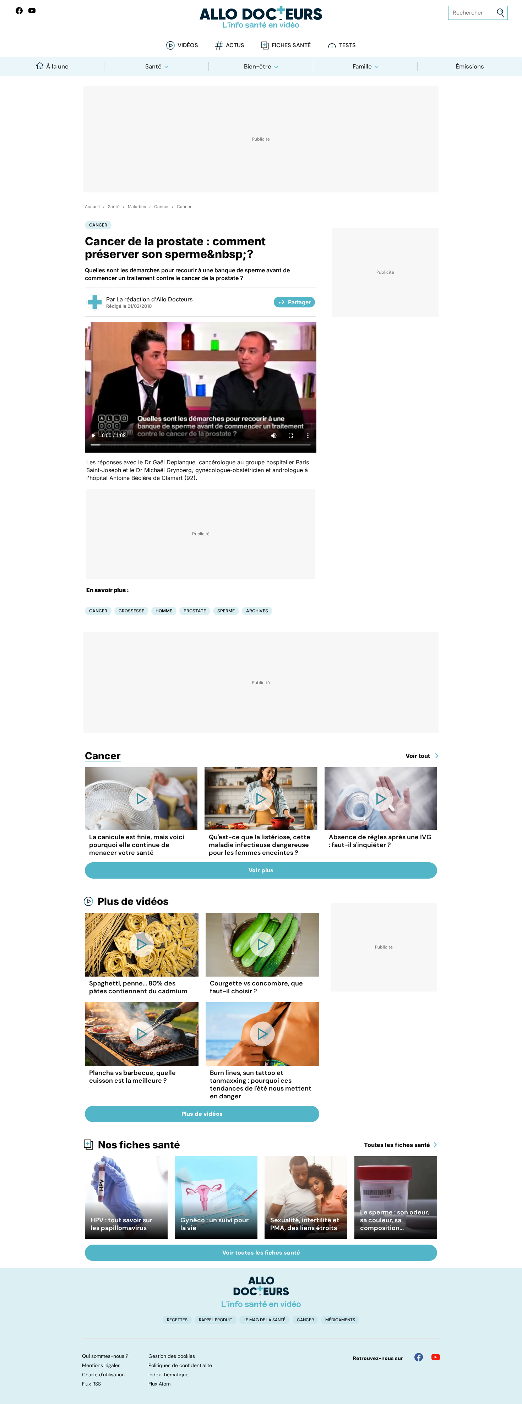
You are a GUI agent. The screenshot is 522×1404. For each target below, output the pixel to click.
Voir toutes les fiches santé (261, 1252)
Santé (153, 66)
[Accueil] (261, 1292)
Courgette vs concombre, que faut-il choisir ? (256, 987)
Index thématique (168, 1374)
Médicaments (340, 1320)
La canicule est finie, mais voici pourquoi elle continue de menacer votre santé (136, 845)
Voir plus (261, 870)
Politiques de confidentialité (180, 1365)
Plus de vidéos (133, 901)
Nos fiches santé (139, 1145)
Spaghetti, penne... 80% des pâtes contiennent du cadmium (138, 987)
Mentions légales (101, 1365)
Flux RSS (91, 1384)
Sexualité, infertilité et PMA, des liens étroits (304, 1224)
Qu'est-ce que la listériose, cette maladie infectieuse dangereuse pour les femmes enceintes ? (259, 845)
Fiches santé (291, 45)
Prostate (195, 610)
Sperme (226, 610)
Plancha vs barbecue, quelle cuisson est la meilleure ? (132, 1077)
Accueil (92, 206)
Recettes (177, 1320)
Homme (164, 610)
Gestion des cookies (171, 1356)
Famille (362, 66)
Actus (235, 45)
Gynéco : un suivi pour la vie (214, 1224)
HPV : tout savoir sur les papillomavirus (121, 1224)
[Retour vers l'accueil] (261, 17)
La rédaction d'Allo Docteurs (154, 299)
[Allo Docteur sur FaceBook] (19, 10)
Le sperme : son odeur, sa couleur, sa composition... (394, 1220)
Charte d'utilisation (103, 1374)
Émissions (470, 66)
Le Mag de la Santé (265, 1320)
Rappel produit (215, 1320)
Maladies (137, 206)
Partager (299, 302)
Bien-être (257, 66)
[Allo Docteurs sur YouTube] (32, 10)
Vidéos (188, 45)
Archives (257, 610)
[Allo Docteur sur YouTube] (435, 1357)
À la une (57, 66)
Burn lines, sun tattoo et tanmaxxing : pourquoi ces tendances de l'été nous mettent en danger (260, 1084)
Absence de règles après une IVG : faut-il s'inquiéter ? (380, 841)
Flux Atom (159, 1384)
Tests (347, 45)
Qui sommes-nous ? (105, 1356)
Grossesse (131, 610)
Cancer (161, 206)
